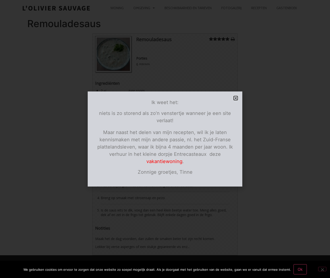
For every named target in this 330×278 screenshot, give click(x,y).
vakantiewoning (164, 161)
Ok (300, 269)
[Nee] (322, 269)
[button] (235, 98)
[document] (165, 139)
